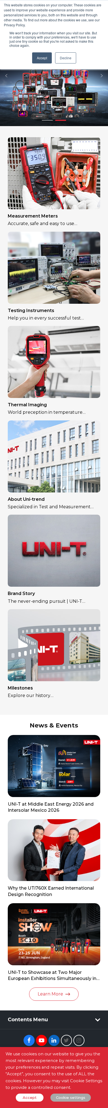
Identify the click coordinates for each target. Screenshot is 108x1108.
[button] (6, 75)
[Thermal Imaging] (54, 362)
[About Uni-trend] (54, 456)
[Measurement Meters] (54, 173)
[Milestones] (54, 645)
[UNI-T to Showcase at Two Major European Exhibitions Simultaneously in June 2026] (54, 934)
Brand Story (21, 593)
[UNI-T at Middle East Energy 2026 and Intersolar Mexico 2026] (54, 766)
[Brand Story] (54, 551)
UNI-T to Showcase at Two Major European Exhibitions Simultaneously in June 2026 (52, 978)
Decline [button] (65, 57)
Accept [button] (42, 57)
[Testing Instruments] (54, 268)
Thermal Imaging (27, 404)
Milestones (20, 688)
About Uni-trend (26, 499)
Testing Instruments (31, 310)
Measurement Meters (33, 216)
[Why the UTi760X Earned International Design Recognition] (54, 850)
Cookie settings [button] (70, 1097)
